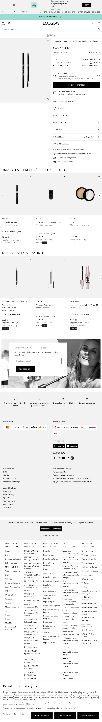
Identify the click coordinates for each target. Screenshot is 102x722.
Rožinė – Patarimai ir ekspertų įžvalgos (70, 626)
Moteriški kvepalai (88, 559)
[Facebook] (55, 458)
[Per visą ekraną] (48, 100)
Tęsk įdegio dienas (89, 567)
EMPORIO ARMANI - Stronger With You (32, 558)
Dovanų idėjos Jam (89, 607)
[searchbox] (51, 29)
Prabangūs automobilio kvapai (70, 552)
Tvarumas (7, 507)
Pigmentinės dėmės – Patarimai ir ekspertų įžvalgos (71, 575)
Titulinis (56, 41)
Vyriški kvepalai (87, 563)
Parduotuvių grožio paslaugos (89, 592)
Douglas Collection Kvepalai (51, 617)
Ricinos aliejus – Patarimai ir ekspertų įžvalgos (70, 560)
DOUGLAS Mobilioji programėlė (89, 641)
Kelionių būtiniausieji (89, 571)
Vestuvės (85, 583)
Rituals (7, 551)
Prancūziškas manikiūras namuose (70, 633)
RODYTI (86, 5)
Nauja (45, 569)
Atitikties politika (42, 523)
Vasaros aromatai (88, 555)
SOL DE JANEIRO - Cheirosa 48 (31, 552)
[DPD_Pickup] (57, 433)
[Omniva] (83, 427)
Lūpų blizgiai (48, 602)
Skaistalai (47, 632)
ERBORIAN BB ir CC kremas (51, 637)
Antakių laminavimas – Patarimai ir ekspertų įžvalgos (70, 610)
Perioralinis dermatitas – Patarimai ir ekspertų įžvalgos (70, 662)
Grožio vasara (87, 551)
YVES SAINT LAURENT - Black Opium (31, 640)
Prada (7, 615)
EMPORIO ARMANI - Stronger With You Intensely (32, 566)
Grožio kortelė (69, 12)
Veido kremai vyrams (51, 606)
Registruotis (25, 369)
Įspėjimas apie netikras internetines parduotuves (73, 482)
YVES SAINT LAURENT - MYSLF (31, 627)
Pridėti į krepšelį (76, 85)
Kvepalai (46, 551)
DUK (5, 472)
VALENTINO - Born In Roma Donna (32, 620)
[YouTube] (63, 458)
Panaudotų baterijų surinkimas (65, 475)
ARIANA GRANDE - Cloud (32, 680)
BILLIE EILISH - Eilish (32, 581)
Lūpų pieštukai (49, 643)
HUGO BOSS (10, 595)
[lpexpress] (75, 427)
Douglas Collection (13, 559)
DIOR (7, 575)
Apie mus (7, 491)
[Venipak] (92, 427)
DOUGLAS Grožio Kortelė (88, 635)
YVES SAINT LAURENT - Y (29, 595)
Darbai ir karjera (10, 494)
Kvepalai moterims (50, 559)
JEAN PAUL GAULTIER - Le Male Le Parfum (32, 575)
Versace (8, 603)
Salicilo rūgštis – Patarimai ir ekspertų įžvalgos (70, 592)
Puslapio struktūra (60, 472)
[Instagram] (59, 458)
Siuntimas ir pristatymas (13, 482)
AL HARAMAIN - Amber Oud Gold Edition (31, 588)
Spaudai (6, 498)
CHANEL (8, 579)
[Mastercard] (7, 427)
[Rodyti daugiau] (100, 41)
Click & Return (87, 630)
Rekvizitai (29, 523)
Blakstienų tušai (49, 591)
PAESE (7, 591)
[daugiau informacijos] (91, 63)
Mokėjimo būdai (10, 478)
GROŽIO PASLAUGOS (52, 12)
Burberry (8, 619)
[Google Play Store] (59, 446)
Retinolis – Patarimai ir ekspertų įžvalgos (70, 567)
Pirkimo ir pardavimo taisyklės (63, 523)
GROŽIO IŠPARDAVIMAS (48, 17)
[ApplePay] (34, 427)
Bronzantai (47, 622)
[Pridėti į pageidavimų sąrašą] (48, 41)
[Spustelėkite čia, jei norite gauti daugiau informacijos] (60, 17)
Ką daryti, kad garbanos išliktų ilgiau (69, 619)
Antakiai (84, 41)
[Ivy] (43, 427)
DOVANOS (96, 12)
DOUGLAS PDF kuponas (87, 619)
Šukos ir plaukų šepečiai (49, 596)
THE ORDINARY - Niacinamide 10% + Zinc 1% (32, 613)
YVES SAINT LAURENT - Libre (31, 673)
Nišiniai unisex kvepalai (49, 627)
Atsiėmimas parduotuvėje (86, 625)
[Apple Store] (72, 446)
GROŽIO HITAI (87, 579)
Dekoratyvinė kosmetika (70, 41)
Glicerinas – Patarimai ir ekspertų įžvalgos (70, 584)
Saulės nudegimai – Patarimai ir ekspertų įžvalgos (70, 640)
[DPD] (57, 427)
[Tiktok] (68, 458)
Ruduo (84, 587)
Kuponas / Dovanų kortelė (51, 611)
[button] (14, 5)
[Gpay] (25, 427)
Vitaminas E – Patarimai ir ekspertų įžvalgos (70, 672)
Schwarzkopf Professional (10, 628)
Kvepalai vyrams (49, 577)
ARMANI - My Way (31, 600)
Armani (8, 611)
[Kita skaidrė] (99, 196)
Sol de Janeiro (11, 563)
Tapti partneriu (9, 501)
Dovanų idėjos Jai (88, 603)
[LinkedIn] (72, 458)
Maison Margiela (12, 607)
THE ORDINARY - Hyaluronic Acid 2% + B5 (32, 653)
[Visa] (16, 427)
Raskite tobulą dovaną (87, 598)
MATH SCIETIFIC (11, 567)
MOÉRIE (8, 623)
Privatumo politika (15, 523)
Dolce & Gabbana (12, 583)
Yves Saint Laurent (12, 571)
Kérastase (9, 599)
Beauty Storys (87, 575)
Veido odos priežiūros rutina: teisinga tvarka (69, 601)
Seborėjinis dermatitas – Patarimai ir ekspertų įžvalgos (70, 651)
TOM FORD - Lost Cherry (31, 661)
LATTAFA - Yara (30, 647)
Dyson (7, 555)
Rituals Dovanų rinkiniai (49, 586)
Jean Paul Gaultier (12, 587)
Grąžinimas (7, 475)
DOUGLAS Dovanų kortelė (89, 612)
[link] (17, 208)
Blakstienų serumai (51, 581)
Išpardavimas (48, 555)
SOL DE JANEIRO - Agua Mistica (31, 633)
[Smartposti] (66, 427)
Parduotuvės (84, 12)
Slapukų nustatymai (86, 523)
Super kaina (48, 573)
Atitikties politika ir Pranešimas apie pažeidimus (72, 478)
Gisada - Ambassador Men (31, 605)
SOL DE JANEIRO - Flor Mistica (31, 667)
